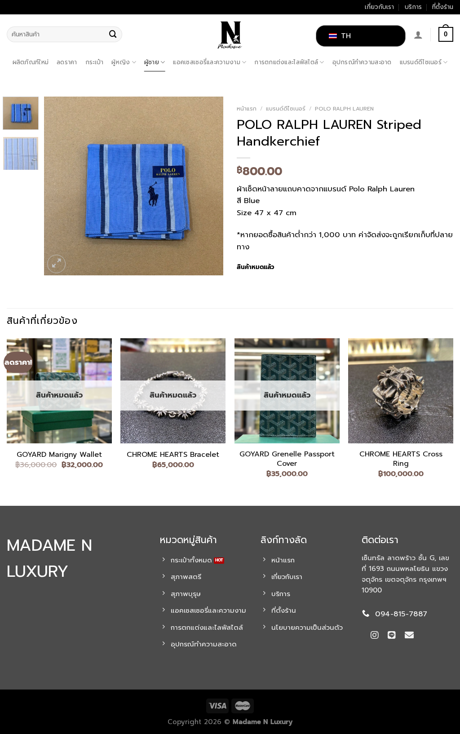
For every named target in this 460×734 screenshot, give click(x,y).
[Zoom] (56, 264)
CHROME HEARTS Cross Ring (400, 459)
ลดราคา (67, 62)
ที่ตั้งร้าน (442, 7)
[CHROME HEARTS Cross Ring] (400, 390)
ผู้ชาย (151, 62)
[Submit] (113, 34)
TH (344, 36)
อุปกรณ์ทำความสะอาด (362, 62)
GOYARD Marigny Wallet (59, 455)
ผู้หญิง (120, 62)
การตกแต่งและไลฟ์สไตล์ (286, 62)
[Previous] (59, 186)
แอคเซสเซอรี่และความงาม (206, 62)
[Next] (208, 186)
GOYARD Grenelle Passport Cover (287, 459)
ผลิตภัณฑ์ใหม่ (31, 62)
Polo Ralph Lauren (344, 109)
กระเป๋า (94, 62)
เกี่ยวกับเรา (379, 7)
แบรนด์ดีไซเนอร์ (421, 62)
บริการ (413, 7)
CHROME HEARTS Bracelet (173, 455)
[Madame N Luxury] (230, 34)
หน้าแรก (247, 109)
